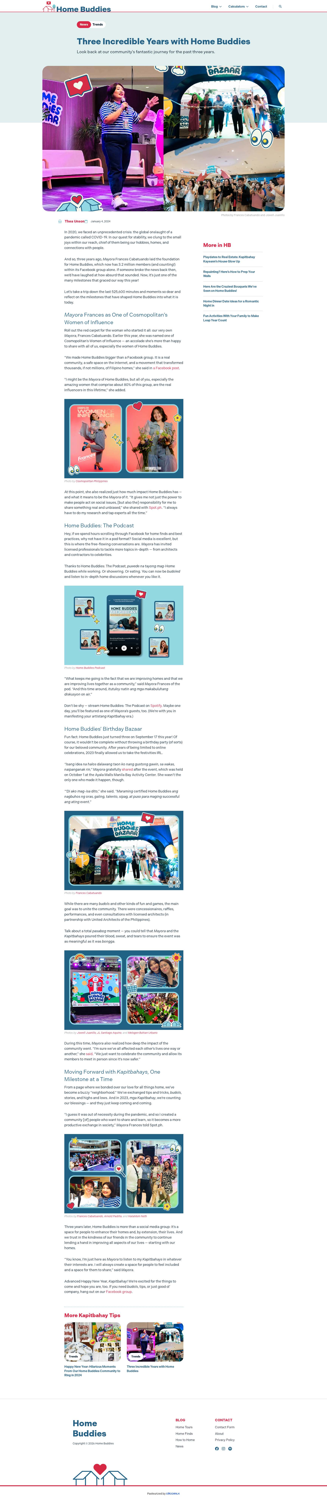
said (89, 1054)
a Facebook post (166, 368)
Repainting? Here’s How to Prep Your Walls (229, 274)
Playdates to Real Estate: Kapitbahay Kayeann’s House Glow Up (229, 259)
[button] (216, 7)
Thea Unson (75, 221)
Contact (261, 6)
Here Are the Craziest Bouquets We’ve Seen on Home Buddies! (230, 289)
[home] (76, 7)
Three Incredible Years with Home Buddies (150, 1369)
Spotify (156, 706)
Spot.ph (155, 508)
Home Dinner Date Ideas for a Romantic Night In (231, 303)
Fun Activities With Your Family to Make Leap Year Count (231, 318)
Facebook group (119, 1292)
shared (127, 769)
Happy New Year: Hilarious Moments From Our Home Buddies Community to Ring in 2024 (92, 1371)
